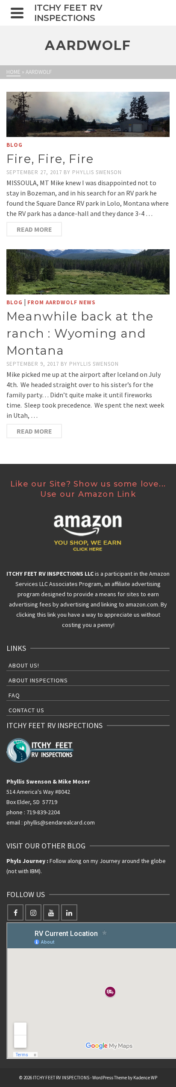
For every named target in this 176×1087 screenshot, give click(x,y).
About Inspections (38, 680)
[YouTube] (51, 912)
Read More (34, 229)
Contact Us (26, 710)
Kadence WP (145, 1078)
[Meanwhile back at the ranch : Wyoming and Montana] (88, 271)
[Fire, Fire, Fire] (88, 114)
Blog (14, 145)
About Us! (24, 665)
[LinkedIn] (69, 912)
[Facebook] (15, 912)
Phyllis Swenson (97, 172)
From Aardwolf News (61, 302)
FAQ (14, 695)
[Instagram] (33, 912)
